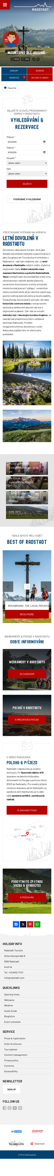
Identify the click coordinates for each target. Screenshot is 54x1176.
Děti (9, 168)
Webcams (9, 999)
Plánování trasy (27, 810)
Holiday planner (39, 77)
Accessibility (11, 1071)
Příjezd (11, 137)
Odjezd (11, 147)
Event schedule (12, 1021)
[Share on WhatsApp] (37, 924)
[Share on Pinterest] (30, 924)
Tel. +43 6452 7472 (13, 972)
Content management (15, 1054)
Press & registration (14, 1038)
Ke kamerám (27, 673)
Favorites (14, 77)
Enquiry (14, 70)
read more (27, 614)
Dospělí (11, 158)
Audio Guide (10, 1010)
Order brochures (13, 1043)
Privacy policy (11, 1060)
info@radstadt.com (14, 977)
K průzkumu (27, 897)
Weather (8, 1005)
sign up (11, 1089)
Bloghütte (9, 1016)
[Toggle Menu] (5, 4)
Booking (40, 70)
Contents (9, 1065)
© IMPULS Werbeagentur (27, 1155)
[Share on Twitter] (23, 924)
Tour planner (11, 1049)
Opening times (12, 994)
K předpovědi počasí (27, 719)
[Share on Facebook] (16, 924)
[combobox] (27, 141)
